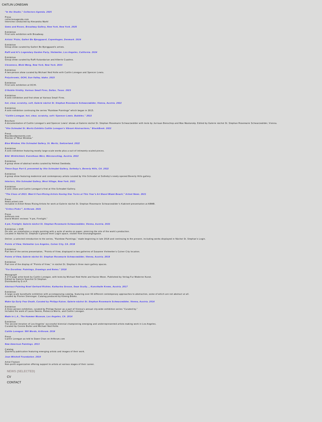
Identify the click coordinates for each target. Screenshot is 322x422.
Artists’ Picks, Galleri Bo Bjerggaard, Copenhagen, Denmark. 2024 (43, 39)
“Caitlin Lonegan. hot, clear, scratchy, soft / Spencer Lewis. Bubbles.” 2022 (48, 116)
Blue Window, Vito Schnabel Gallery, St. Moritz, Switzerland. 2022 (42, 143)
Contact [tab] (14, 382)
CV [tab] (9, 376)
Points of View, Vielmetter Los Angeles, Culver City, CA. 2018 (40, 244)
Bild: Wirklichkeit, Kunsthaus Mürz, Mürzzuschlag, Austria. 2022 (42, 156)
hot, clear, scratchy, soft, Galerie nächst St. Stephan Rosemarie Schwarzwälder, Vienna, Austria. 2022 (63, 103)
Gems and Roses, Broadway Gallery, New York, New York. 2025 (41, 27)
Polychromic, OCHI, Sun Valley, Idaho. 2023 (30, 77)
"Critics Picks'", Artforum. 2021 (23, 209)
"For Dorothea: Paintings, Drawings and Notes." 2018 (36, 269)
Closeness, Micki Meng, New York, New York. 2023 (33, 65)
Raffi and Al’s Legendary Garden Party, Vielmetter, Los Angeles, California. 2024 (51, 52)
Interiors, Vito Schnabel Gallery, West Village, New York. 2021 (40, 181)
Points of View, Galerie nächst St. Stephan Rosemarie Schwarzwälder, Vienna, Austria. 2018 (57, 257)
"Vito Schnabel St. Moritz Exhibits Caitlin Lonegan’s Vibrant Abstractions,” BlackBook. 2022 (58, 128)
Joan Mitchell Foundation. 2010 (23, 357)
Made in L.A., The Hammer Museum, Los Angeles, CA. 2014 (38, 316)
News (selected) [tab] (21, 371)
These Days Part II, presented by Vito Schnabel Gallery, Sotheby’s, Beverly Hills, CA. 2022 (57, 169)
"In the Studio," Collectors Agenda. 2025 (28, 12)
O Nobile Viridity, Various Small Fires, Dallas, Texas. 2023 (38, 90)
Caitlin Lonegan (15, 4)
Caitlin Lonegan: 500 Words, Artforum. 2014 (30, 331)
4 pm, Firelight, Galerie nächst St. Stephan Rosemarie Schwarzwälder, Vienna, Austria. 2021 (57, 224)
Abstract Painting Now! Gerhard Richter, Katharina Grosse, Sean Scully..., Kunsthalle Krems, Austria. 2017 (66, 287)
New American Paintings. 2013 (22, 344)
